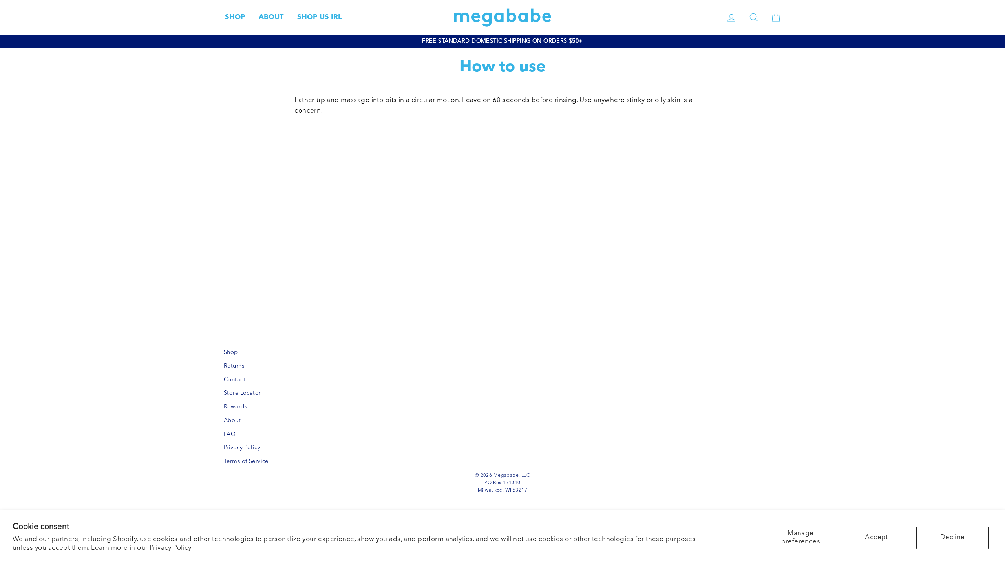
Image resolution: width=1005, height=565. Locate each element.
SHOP (235, 17)
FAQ (230, 434)
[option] (502, 41)
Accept (876, 537)
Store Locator (242, 393)
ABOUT (271, 17)
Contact (234, 380)
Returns (234, 366)
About (232, 421)
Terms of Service (246, 462)
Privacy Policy (171, 548)
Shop (231, 352)
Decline (952, 537)
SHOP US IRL (319, 17)
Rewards (235, 407)
